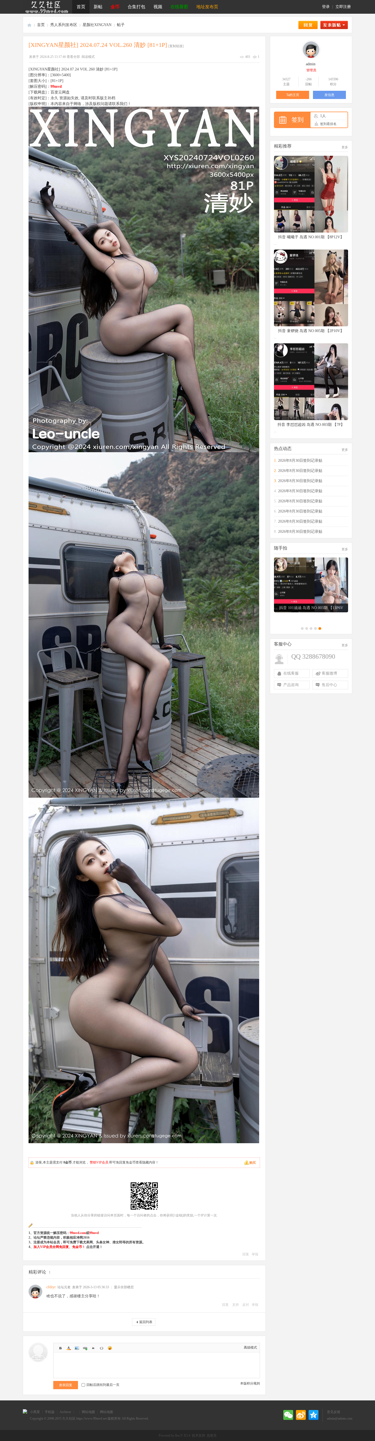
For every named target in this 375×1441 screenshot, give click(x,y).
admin (310, 64)
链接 (100, 1215)
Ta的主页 (292, 95)
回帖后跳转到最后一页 (102, 1385)
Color (68, 1348)
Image (77, 1348)
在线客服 (291, 673)
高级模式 (250, 1347)
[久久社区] (47, 7)
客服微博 (329, 673)
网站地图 (88, 1412)
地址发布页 (207, 6)
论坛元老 (64, 1287)
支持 (236, 1305)
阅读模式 (88, 57)
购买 (252, 1163)
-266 (309, 79)
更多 (345, 147)
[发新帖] (334, 25)
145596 (333, 79)
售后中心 (329, 685)
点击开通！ (94, 1247)
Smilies (110, 1348)
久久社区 (29, 25)
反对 (245, 1305)
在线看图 (179, 6)
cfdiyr (51, 1287)
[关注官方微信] (288, 1415)
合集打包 (136, 6)
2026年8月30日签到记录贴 (300, 460)
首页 (81, 6)
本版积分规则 (250, 1383)
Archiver (65, 1412)
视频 (157, 6)
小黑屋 (35, 1412)
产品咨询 (291, 685)
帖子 (121, 25)
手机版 (50, 1412)
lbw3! (179, 1435)
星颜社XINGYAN (97, 25)
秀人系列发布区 (63, 25)
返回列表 (145, 1322)
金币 (115, 6)
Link (85, 1348)
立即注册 (343, 7)
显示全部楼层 (124, 1287)
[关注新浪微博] (301, 1415)
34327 (286, 79)
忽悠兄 (212, 1435)
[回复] (308, 25)
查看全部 (73, 57)
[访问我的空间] (311, 58)
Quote (93, 1348)
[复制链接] (176, 46)
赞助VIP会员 (99, 1162)
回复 (245, 1254)
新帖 (98, 6)
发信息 (329, 95)
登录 (326, 7)
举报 (255, 1254)
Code (101, 1348)
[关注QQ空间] (313, 1415)
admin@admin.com (339, 1418)
